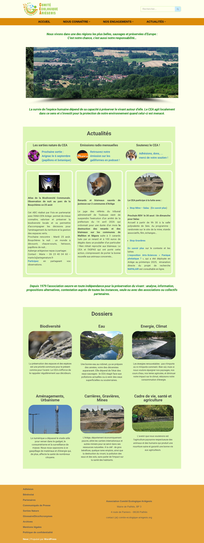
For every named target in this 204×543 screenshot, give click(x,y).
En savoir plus (158, 208)
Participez (33, 261)
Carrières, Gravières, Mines (102, 398)
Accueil (44, 21)
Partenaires (29, 500)
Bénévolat (28, 494)
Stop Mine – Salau (139, 208)
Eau (101, 326)
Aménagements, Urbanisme (50, 398)
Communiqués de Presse (36, 505)
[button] (89, 21)
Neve (25, 539)
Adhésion (28, 489)
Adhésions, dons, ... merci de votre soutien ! (153, 155)
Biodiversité (50, 326)
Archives (28, 521)
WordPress (50, 539)
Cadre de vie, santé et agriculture (153, 398)
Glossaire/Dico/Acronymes (37, 516)
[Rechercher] (178, 9)
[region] (102, 76)
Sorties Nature (31, 511)
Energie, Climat (154, 326)
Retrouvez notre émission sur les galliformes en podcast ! (105, 156)
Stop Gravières (137, 240)
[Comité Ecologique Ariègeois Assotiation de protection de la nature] (40, 9)
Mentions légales (32, 527)
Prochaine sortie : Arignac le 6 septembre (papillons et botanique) (56, 156)
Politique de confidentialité (38, 532)
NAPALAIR (133, 269)
